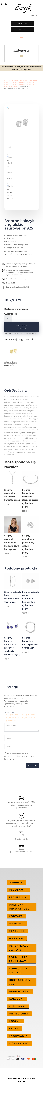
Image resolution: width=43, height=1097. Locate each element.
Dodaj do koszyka (21, 327)
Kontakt (16, 916)
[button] (8, 108)
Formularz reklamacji (18, 959)
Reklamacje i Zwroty (20, 947)
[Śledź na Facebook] (1, 4)
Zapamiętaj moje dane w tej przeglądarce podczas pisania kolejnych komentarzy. (19, 756)
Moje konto (19, 1043)
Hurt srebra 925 (19, 982)
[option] (13, 355)
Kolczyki (16, 998)
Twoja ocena (9, 712)
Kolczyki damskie (28, 80)
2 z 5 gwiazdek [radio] (28, 714)
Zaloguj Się (22, 23)
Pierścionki (18, 1013)
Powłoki (16, 923)
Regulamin (18, 890)
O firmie (16, 882)
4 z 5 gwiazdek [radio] (26, 717)
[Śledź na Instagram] (5, 4)
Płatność (17, 931)
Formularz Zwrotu (18, 970)
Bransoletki (19, 991)
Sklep (13, 1028)
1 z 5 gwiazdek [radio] (12, 714)
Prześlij (32, 766)
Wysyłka (16, 938)
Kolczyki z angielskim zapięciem (20, 82)
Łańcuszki (17, 1006)
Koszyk (22, 29)
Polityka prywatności (20, 906)
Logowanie (18, 1036)
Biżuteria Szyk (11, 80)
